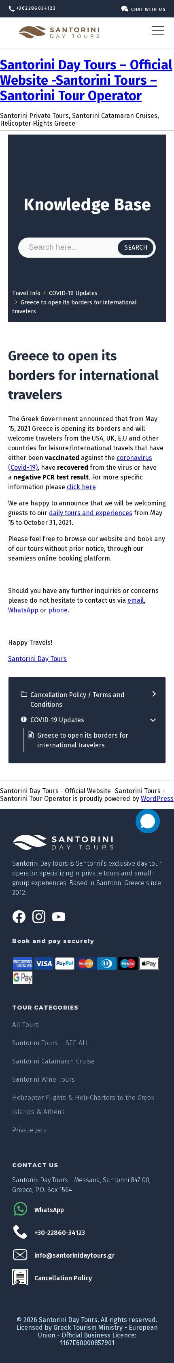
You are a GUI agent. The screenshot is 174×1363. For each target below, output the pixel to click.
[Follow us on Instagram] (39, 921)
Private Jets (29, 1130)
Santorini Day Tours (37, 659)
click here (81, 487)
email (135, 600)
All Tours (25, 1025)
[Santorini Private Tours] (60, 32)
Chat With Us (148, 9)
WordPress (157, 798)
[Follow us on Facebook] (19, 921)
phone (58, 610)
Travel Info (26, 293)
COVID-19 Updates (73, 293)
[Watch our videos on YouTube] (59, 921)
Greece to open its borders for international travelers (82, 740)
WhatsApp (23, 610)
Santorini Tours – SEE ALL (50, 1043)
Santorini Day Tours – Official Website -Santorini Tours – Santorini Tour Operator (86, 80)
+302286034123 (36, 8)
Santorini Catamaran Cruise (53, 1061)
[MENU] (161, 30)
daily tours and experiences (90, 513)
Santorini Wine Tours (43, 1079)
